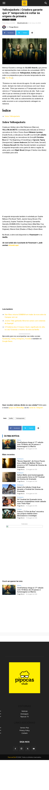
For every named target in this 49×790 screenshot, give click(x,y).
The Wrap (9, 78)
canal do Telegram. (36, 408)
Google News (7, 341)
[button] (46, 3)
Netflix (11, 418)
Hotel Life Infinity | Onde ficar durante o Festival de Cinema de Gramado (30, 489)
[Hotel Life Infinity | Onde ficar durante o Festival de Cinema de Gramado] (9, 489)
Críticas (19, 509)
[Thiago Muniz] (4, 27)
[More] (32, 32)
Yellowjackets (20, 418)
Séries (13, 19)
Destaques (20, 458)
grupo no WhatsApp (16, 408)
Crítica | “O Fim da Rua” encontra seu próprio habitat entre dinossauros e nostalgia (30, 514)
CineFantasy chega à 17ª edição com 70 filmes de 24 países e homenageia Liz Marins (30, 444)
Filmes (19, 440)
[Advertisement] (24, 613)
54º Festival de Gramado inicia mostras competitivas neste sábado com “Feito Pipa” (31, 501)
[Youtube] (33, 749)
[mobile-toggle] (4, 3)
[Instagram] (21, 748)
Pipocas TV (24, 716)
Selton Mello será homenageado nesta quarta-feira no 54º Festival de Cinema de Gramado (31, 477)
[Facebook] (15, 749)
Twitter (13, 339)
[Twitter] (27, 749)
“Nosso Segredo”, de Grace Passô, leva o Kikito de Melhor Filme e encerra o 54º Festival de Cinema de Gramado (32, 464)
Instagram (20, 339)
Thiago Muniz (13, 27)
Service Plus (24, 728)
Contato (25, 733)
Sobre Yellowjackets (12, 116)
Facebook (6, 339)
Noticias (6, 19)
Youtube (28, 339)
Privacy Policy (24, 730)
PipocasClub (12, 757)
